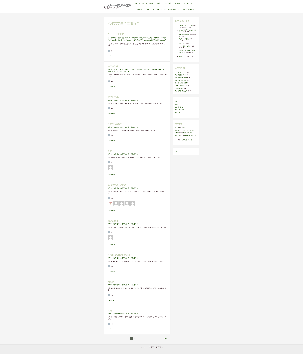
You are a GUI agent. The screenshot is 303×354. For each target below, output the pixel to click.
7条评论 (110, 37)
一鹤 (126, 39)
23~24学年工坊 (132, 39)
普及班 (158, 3)
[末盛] (116, 203)
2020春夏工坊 (134, 37)
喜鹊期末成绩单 (115, 124)
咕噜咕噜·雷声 (179, 112)
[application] (153, 3)
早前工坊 (177, 3)
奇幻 (158, 39)
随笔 (176, 101)
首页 (136, 3)
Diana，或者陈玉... (180, 85)
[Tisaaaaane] (127, 203)
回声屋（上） (182, 56)
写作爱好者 (156, 9)
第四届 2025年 (117, 37)
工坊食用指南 (138, 9)
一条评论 (110, 69)
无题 (110, 310)
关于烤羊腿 (113, 66)
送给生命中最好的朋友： (189, 130)
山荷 (138, 39)
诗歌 (111, 39)
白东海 (177, 127)
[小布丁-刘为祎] (121, 203)
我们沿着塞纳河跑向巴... (181, 91)
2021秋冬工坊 (116, 39)
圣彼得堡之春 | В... (180, 75)
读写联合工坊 (167, 3)
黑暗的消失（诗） (187, 133)
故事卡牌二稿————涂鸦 (186, 25)
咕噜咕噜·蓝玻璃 (179, 110)
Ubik (176, 140)
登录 (176, 151)
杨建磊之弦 (182, 43)
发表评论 (110, 100)
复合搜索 (163, 9)
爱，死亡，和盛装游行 (185, 39)
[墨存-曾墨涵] (110, 203)
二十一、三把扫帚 (116, 34)
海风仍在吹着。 (179, 88)
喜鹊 (110, 151)
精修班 (151, 3)
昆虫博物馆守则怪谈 (117, 185)
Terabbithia (114, 40)
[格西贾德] (132, 203)
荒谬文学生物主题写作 (189, 9)
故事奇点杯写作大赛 (173, 9)
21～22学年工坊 (126, 37)
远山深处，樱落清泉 (180, 80)
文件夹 (147, 9)
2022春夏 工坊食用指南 (185, 46)
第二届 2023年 (155, 37)
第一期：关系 (146, 69)
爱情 (157, 40)
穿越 (142, 40)
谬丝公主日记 (114, 97)
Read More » (111, 56)
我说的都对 (113, 220)
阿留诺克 (177, 135)
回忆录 (152, 69)
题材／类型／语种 (188, 3)
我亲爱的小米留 (179, 107)
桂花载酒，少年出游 (187, 140)
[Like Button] (109, 51)
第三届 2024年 (144, 39)
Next (166, 338)
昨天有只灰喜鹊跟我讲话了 (120, 255)
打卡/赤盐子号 (143, 3)
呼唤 (176, 104)
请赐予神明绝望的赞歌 (181, 77)
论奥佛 (111, 281)
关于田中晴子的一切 (184, 34)
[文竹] (110, 167)
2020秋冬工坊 (147, 37)
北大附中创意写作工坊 (118, 5)
